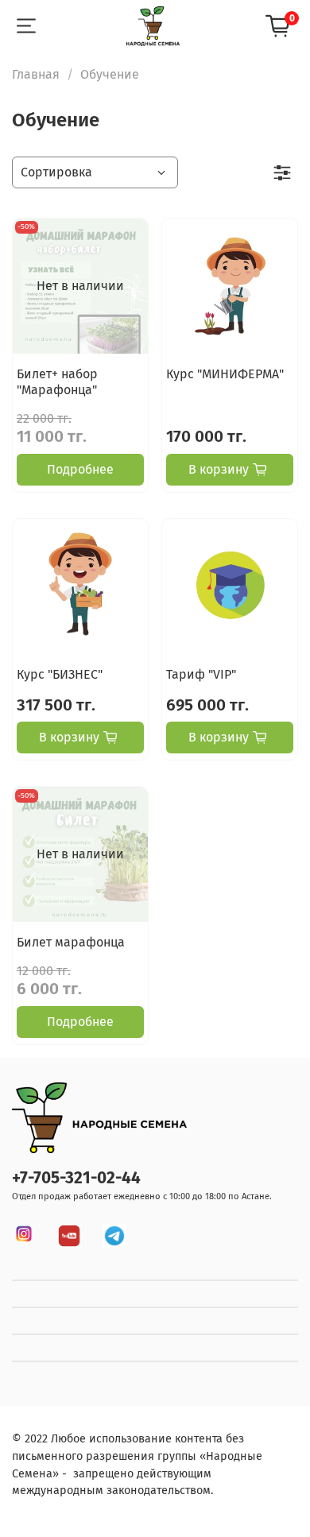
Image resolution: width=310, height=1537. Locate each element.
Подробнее (80, 469)
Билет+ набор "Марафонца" (57, 381)
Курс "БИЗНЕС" (60, 674)
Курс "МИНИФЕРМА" (225, 373)
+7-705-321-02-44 (76, 1178)
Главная (36, 74)
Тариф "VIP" (201, 674)
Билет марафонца (71, 942)
